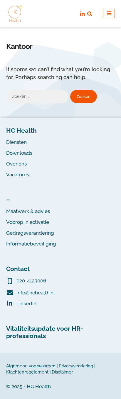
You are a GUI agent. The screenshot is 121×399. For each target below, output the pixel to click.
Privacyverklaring (76, 365)
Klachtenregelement (27, 371)
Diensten (16, 142)
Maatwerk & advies (28, 211)
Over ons (16, 164)
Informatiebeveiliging (31, 244)
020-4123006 (31, 281)
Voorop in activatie (27, 222)
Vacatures (17, 175)
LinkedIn (26, 303)
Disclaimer (62, 371)
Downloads (19, 153)
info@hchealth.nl (35, 293)
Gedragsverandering (30, 233)
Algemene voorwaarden (31, 365)
